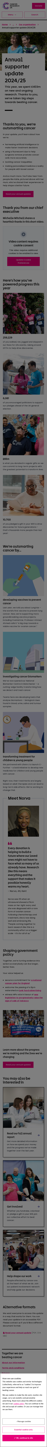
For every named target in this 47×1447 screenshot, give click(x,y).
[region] (23, 1410)
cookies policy (18, 1404)
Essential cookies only (23, 1430)
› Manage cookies (23, 1422)
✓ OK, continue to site (23, 1438)
